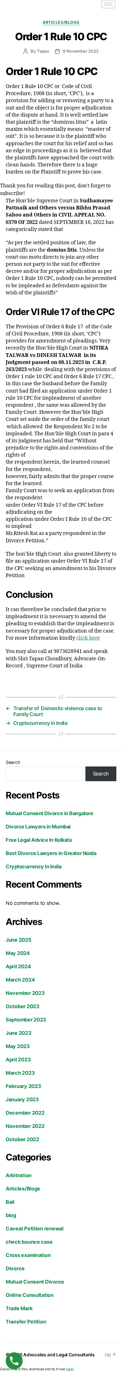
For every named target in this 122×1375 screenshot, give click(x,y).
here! (70, 1369)
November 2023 (25, 993)
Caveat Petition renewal (35, 1228)
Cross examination (28, 1255)
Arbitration (18, 1175)
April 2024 (18, 966)
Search (13, 762)
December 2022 (25, 1113)
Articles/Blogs (61, 22)
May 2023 (18, 1046)
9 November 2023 (81, 51)
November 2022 (25, 1126)
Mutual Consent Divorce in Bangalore (49, 813)
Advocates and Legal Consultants (59, 1354)
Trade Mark (19, 1308)
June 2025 (18, 940)
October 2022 (22, 1139)
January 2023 (22, 1099)
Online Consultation (30, 1295)
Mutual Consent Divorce (35, 1282)
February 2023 (23, 1086)
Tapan (43, 51)
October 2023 (22, 1006)
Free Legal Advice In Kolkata (38, 840)
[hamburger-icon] (108, 4)
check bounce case (29, 1242)
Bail (10, 1202)
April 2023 (18, 1060)
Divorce (15, 1268)
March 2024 (20, 980)
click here (88, 638)
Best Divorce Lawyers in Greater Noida (51, 853)
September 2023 (26, 1020)
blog (11, 1215)
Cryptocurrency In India (34, 866)
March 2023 (20, 1073)
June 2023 (18, 1033)
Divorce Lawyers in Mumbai (38, 827)
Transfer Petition (26, 1322)
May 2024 (18, 953)
